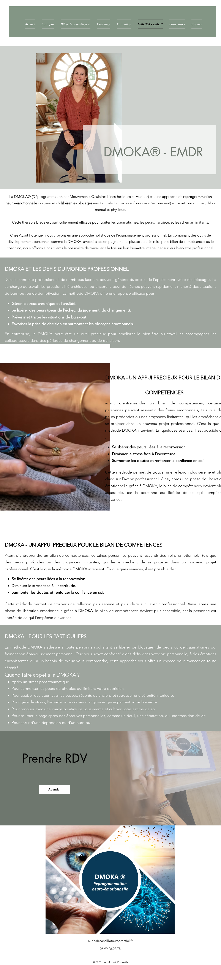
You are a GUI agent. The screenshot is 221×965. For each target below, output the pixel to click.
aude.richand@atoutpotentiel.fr (110, 941)
